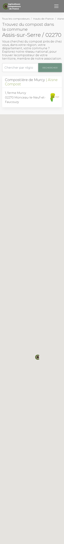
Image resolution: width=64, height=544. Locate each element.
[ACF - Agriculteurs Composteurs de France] (12, 6)
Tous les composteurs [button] (16, 18)
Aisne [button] (60, 18)
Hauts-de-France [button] (43, 18)
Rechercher (50, 67)
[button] (38, 357)
